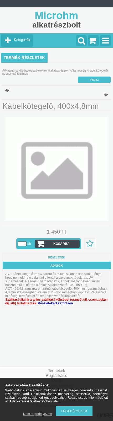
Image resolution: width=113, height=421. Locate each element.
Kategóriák (22, 40)
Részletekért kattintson (55, 303)
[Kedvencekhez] (90, 243)
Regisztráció (56, 375)
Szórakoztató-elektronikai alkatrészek (44, 70)
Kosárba (61, 244)
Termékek (56, 370)
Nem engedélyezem (37, 414)
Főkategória (10, 70)
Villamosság (78, 70)
